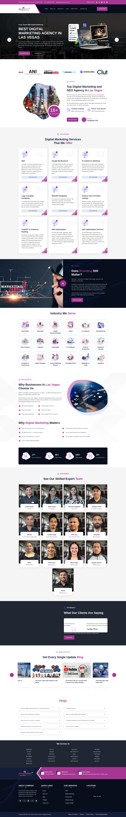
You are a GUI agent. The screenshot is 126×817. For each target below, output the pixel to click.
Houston (51, 754)
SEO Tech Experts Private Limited (33, 814)
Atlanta (29, 751)
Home (46, 8)
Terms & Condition (73, 814)
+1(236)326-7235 (50, 2)
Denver (52, 751)
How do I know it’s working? (72, 726)
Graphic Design (69, 803)
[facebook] (96, 2)
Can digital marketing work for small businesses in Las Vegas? (80, 720)
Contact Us (83, 8)
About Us (52, 8)
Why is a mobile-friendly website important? (76, 714)
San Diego (97, 758)
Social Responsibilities (101, 814)
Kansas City (51, 758)
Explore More (33, 177)
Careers (82, 814)
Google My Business (60, 161)
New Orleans (74, 761)
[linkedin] (101, 2)
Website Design (69, 800)
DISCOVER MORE (24, 53)
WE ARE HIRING (102, 8)
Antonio (97, 756)
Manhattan (29, 763)
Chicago (29, 758)
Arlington (29, 749)
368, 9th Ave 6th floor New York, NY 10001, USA (94, 774)
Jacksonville (51, 756)
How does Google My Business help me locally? (32, 732)
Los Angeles (51, 761)
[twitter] (99, 2)
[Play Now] (63, 283)
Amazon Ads (68, 796)
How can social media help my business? (30, 714)
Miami (74, 754)
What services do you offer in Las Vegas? (30, 720)
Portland (97, 754)
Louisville (74, 749)
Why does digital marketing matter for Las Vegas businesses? (35, 708)
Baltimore (29, 756)
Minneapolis (74, 756)
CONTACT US (37, 53)
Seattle (97, 761)
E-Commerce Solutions (91, 161)
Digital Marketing (69, 793)
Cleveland (29, 761)
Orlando (97, 749)
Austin (29, 754)
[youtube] (106, 2)
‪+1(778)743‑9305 (49, 774)
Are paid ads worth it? (71, 708)
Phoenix (74, 758)
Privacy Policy (89, 814)
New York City (74, 751)
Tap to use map (97, 796)
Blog (67, 8)
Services (60, 8)
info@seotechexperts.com (64, 2)
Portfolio (74, 8)
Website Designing (59, 196)
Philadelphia (97, 751)
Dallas (52, 749)
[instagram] (104, 2)
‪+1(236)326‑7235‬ (92, 120)
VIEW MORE (69, 637)
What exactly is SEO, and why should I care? (31, 726)
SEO (23, 161)
